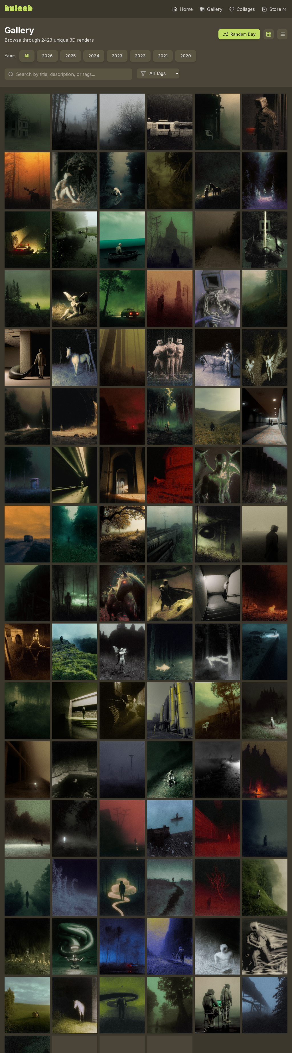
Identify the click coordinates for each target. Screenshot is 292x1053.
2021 (163, 55)
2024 (93, 55)
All (27, 55)
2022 (140, 55)
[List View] (282, 34)
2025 (70, 55)
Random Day (243, 34)
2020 (185, 55)
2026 (47, 55)
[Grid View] (268, 34)
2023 (117, 55)
